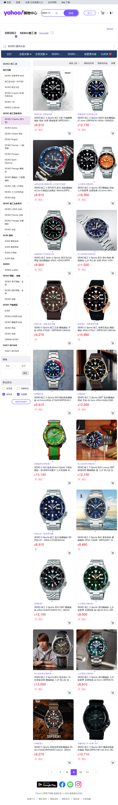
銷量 (113, 63)
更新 (80, 793)
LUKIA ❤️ (106, 54)
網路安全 (66, 798)
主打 (9, 54)
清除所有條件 (21, 401)
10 (80, 772)
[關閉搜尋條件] (49, 13)
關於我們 (43, 798)
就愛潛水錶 (90, 54)
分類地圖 (87, 798)
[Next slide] (72, 90)
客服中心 (31, 798)
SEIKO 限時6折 (16, 46)
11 (87, 772)
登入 (89, 12)
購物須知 (54, 798)
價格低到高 (89, 63)
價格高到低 (103, 63)
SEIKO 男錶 (58, 54)
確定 (25, 372)
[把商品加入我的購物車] (69, 133)
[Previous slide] (35, 90)
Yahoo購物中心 (20, 13)
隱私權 (76, 798)
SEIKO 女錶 (74, 54)
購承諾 (110, 28)
